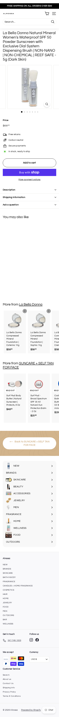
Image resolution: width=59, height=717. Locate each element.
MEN (5, 611)
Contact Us (8, 683)
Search (6, 675)
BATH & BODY (9, 577)
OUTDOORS (8, 615)
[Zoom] (47, 104)
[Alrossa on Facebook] (37, 640)
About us (7, 679)
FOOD (5, 607)
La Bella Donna (30, 304)
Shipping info (9, 688)
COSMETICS (8, 590)
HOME (6, 598)
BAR (5, 620)
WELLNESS (8, 624)
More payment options (29, 179)
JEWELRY (7, 603)
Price (6, 120)
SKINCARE (8, 573)
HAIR (5, 594)
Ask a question (11, 205)
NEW (5, 565)
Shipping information (14, 197)
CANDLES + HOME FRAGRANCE (18, 586)
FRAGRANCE (9, 581)
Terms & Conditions (12, 696)
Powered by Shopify (31, 710)
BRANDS (7, 569)
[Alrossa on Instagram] (31, 640)
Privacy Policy (9, 692)
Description (9, 190)
